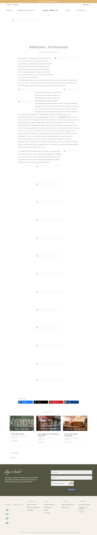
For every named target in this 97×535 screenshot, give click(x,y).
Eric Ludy (52, 92)
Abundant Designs (74, 532)
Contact (9, 4)
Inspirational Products (26, 10)
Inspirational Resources (67, 504)
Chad (42, 52)
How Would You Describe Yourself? (48, 435)
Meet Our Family (31, 504)
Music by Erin (65, 507)
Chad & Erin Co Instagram (83, 508)
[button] (25, 402)
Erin (67, 438)
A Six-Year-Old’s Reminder (70, 435)
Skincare (9, 10)
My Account (15, 4)
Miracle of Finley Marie (33, 507)
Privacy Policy (37, 532)
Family (67, 10)
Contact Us (81, 511)
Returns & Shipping (58, 532)
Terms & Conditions (47, 532)
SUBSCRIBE (71, 490)
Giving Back (30, 510)
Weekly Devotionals (49, 504)
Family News (47, 507)
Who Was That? (17, 434)
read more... (15, 441)
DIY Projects (47, 513)
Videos (46, 510)
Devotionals (81, 10)
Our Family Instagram (84, 504)
